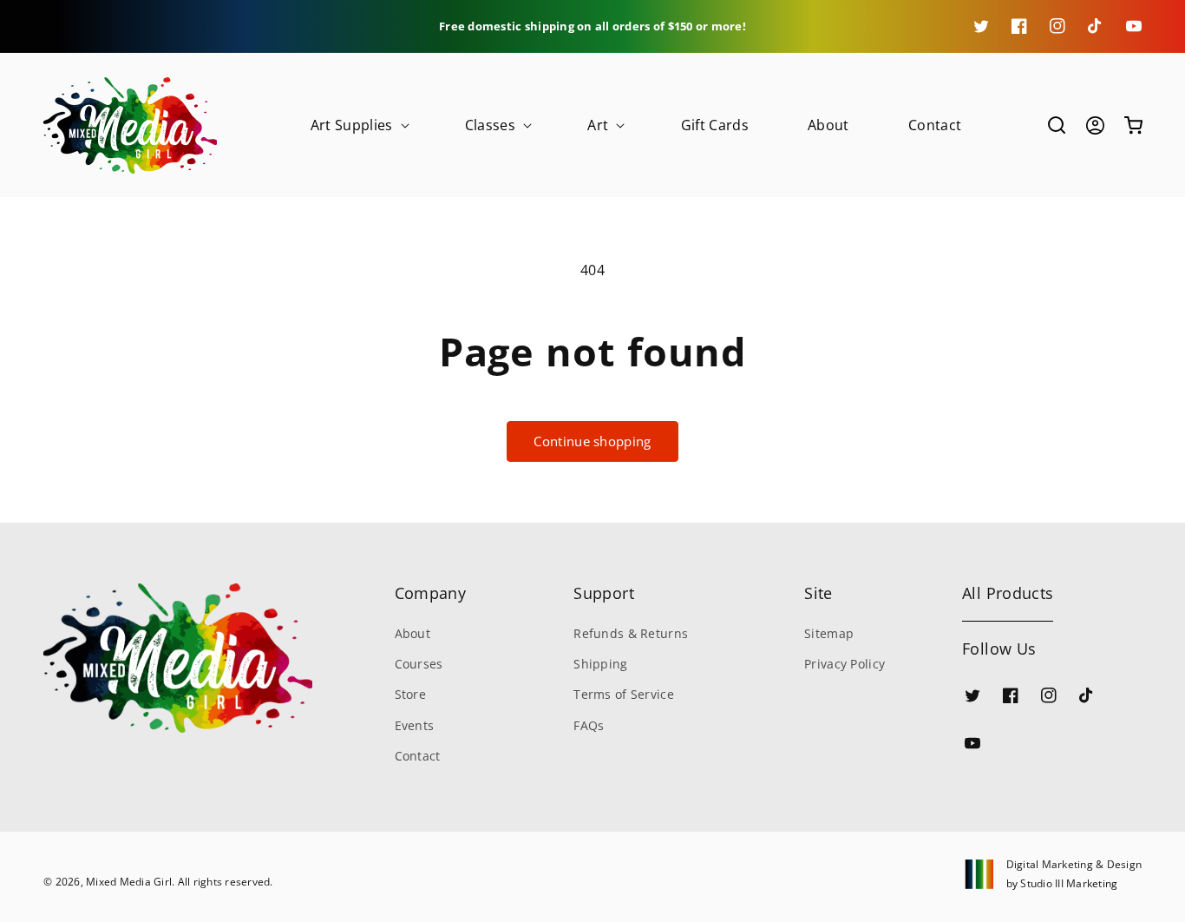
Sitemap (829, 633)
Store (410, 694)
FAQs (588, 725)
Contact (418, 755)
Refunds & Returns (630, 633)
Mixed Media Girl (129, 881)
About (412, 633)
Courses (419, 663)
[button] (358, 125)
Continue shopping (592, 441)
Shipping (600, 663)
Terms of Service (623, 694)
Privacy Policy (844, 663)
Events (415, 725)
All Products (1007, 593)
